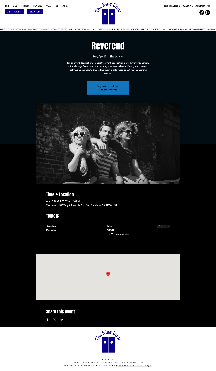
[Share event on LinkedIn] (62, 319)
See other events (108, 89)
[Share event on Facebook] (47, 319)
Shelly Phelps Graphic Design (134, 365)
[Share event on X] (54, 319)
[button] (15, 6)
